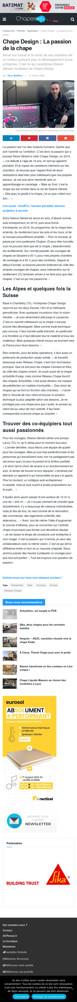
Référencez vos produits (19, 971)
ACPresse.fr (10, 935)
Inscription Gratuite (16, 952)
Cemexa (41, 585)
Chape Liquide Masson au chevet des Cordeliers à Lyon (43, 682)
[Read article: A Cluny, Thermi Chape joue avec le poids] (10, 656)
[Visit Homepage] (38, 19)
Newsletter (9, 946)
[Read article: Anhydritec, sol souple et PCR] (10, 614)
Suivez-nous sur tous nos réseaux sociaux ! (32, 577)
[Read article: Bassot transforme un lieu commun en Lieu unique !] (10, 670)
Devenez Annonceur (17, 958)
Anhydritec (17, 585)
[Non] (72, 989)
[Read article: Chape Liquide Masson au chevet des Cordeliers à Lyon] (10, 683)
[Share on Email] (65, 138)
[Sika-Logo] (38, 874)
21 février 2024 (36, 75)
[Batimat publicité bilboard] (38, 6)
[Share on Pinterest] (29, 138)
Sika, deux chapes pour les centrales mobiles (42, 626)
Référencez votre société (19, 965)
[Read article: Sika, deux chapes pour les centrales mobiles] (10, 628)
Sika (29, 585)
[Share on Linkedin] (11, 138)
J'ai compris (21, 996)
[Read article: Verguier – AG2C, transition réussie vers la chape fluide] (10, 642)
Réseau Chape (12, 590)
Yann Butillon (14, 75)
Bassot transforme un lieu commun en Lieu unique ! (46, 668)
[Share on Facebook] (47, 138)
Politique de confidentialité (48, 996)
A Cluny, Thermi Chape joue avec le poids (45, 652)
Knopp (53, 585)
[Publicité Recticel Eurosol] (29, 749)
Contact (7, 930)
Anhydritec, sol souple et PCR (38, 610)
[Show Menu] (4, 19)
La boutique (10, 941)
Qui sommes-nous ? (15, 925)
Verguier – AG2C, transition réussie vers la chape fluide (45, 640)
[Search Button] (72, 19)
